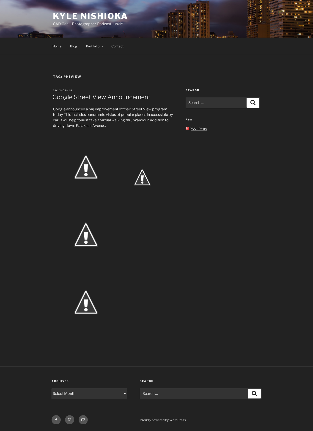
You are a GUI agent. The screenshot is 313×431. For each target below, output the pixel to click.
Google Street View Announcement (101, 97)
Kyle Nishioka (90, 16)
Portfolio (92, 46)
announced (75, 109)
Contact (117, 46)
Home (56, 46)
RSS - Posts (198, 129)
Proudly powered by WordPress (163, 420)
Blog (73, 46)
